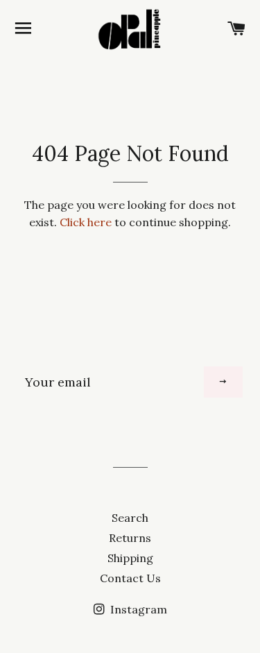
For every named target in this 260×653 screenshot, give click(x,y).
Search (130, 518)
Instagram (137, 609)
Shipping (130, 558)
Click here (86, 222)
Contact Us (130, 578)
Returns (130, 538)
